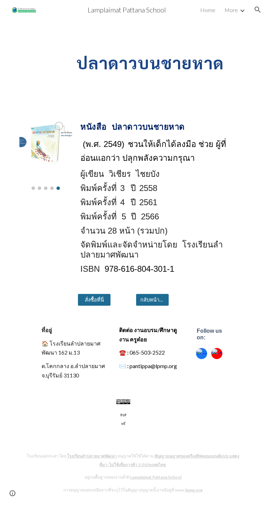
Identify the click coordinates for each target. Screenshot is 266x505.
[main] (152, 61)
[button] (257, 9)
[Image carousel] (45, 151)
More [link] (231, 10)
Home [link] (207, 10)
